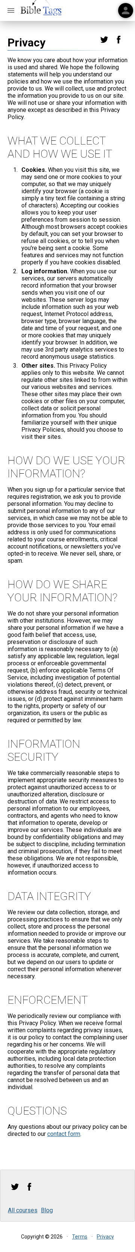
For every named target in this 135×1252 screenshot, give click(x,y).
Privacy (105, 1237)
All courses (23, 1210)
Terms (79, 1237)
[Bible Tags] (41, 10)
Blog (47, 1210)
